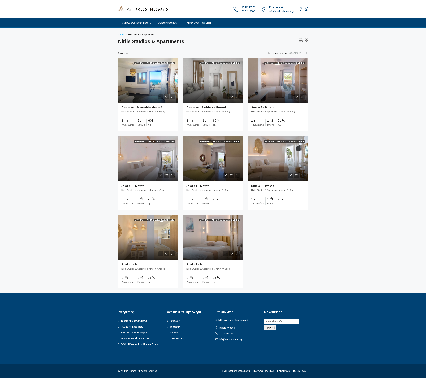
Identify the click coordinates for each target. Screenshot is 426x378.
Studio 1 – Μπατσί (198, 186)
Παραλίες (174, 321)
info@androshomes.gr (231, 339)
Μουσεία (174, 332)
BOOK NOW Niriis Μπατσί (135, 338)
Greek (208, 23)
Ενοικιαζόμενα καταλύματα (236, 371)
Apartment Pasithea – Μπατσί (206, 107)
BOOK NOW (299, 371)
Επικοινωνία (192, 23)
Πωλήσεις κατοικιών (132, 326)
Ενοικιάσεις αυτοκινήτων (134, 332)
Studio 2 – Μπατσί (263, 186)
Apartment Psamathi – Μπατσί (141, 107)
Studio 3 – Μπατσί (133, 186)
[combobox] (297, 52)
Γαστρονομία (176, 338)
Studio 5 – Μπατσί (263, 107)
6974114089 (248, 11)
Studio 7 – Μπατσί (198, 264)
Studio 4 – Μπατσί (133, 264)
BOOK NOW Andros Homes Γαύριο (140, 344)
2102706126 (248, 7)
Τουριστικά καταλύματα (134, 321)
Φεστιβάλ (174, 326)
